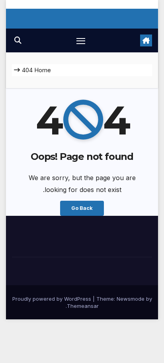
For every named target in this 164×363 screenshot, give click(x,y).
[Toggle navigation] (81, 40)
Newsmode (130, 299)
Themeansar (83, 306)
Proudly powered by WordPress (52, 299)
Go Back (82, 208)
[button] (17, 40)
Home (42, 70)
